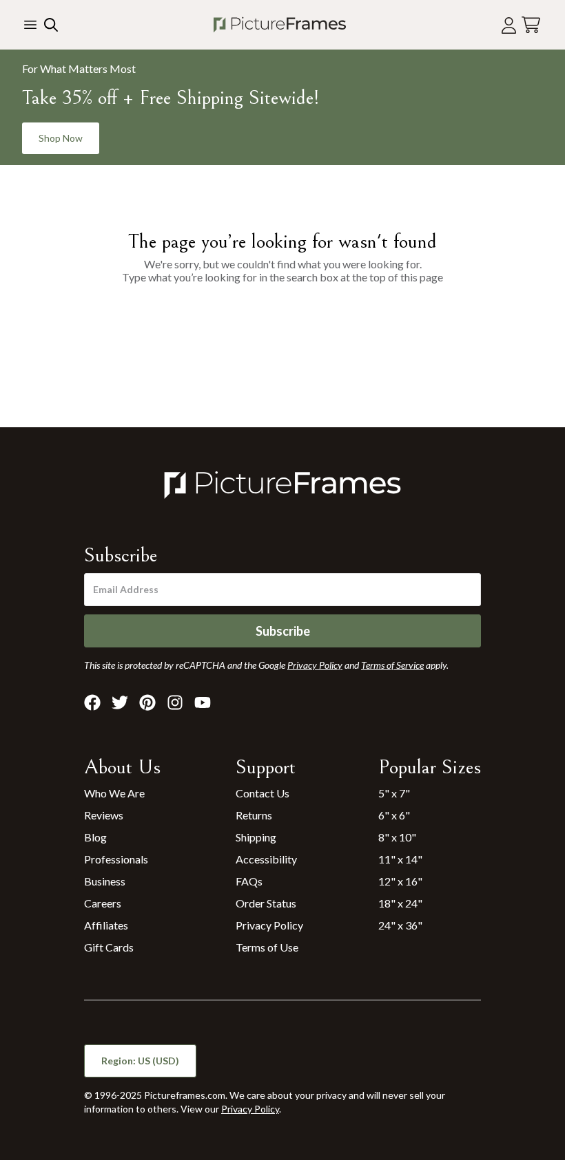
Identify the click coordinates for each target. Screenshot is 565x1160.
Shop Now (61, 138)
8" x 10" (397, 837)
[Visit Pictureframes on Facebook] (92, 702)
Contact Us (262, 792)
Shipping (256, 837)
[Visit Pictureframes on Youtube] (202, 702)
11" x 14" (400, 859)
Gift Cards (109, 947)
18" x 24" (400, 903)
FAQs (249, 881)
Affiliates (106, 925)
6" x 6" (394, 814)
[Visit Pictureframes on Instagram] (175, 702)
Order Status (266, 903)
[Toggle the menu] (30, 25)
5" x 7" (394, 792)
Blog (95, 837)
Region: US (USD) (140, 1060)
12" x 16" (400, 881)
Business (104, 881)
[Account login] (509, 25)
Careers (102, 903)
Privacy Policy (269, 925)
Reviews (103, 814)
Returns (254, 814)
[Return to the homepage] (279, 25)
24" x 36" (400, 925)
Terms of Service (392, 665)
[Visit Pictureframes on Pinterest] (147, 702)
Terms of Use (267, 947)
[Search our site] (49, 25)
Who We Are (114, 792)
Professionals (116, 859)
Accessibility (266, 859)
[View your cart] (531, 25)
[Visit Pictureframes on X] (120, 702)
